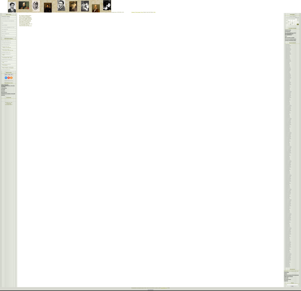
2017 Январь (288, 137)
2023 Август (288, 226)
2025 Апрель (288, 249)
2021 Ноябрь (288, 202)
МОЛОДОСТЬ (4, 92)
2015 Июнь (288, 115)
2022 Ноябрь (288, 216)
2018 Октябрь (288, 162)
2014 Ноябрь (288, 106)
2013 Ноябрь (288, 93)
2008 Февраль (288, 49)
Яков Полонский (5, 44)
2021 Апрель (288, 196)
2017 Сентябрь (289, 146)
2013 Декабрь (288, 95)
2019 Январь (288, 165)
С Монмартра (4, 88)
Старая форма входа (8, 80)
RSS (154, 12)
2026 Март (288, 260)
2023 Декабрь (288, 231)
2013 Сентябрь (289, 91)
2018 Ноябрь (288, 163)
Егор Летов (4, 61)
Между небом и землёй (289, 37)
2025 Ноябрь (288, 256)
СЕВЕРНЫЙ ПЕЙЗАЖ (288, 276)
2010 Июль (288, 65)
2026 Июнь (288, 264)
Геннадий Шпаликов (5, 42)
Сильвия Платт (5, 46)
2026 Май (287, 263)
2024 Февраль (288, 233)
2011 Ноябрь (288, 73)
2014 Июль (288, 103)
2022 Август (288, 212)
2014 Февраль (288, 97)
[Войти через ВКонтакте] (6, 78)
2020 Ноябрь (288, 191)
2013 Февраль (288, 84)
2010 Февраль (288, 60)
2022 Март (288, 206)
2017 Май (287, 142)
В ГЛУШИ (3, 89)
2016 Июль (288, 130)
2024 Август (288, 240)
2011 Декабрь (288, 75)
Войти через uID (8, 74)
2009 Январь (288, 52)
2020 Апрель (288, 183)
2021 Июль (288, 198)
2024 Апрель (288, 236)
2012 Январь (288, 76)
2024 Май (287, 237)
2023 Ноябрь (288, 230)
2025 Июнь (288, 251)
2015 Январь (288, 109)
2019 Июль (288, 172)
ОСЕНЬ (285, 273)
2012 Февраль (288, 77)
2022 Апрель (288, 207)
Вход (142, 12)
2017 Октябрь (288, 147)
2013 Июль (288, 89)
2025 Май (287, 250)
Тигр (286, 36)
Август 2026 (292, 16)
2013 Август (288, 90)
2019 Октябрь (288, 176)
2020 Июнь (288, 185)
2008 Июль (288, 51)
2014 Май (287, 100)
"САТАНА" (286, 280)
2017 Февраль (288, 138)
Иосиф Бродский (5, 69)
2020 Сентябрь (289, 189)
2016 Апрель (288, 126)
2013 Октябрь (288, 92)
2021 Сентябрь (289, 199)
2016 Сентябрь (289, 132)
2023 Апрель (288, 222)
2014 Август (288, 104)
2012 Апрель (288, 78)
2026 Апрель (288, 262)
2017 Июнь (288, 143)
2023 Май (287, 223)
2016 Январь (288, 123)
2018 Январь (288, 151)
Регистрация (137, 12)
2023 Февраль (288, 219)
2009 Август (288, 58)
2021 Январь (288, 193)
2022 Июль (288, 211)
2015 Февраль (288, 110)
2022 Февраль (288, 205)
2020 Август (288, 187)
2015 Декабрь (288, 122)
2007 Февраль (288, 45)
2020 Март (288, 182)
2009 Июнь (288, 56)
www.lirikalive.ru (164, 287)
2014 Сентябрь (289, 105)
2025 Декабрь (288, 257)
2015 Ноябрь (288, 120)
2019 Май (287, 170)
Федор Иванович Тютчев (6, 67)
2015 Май (287, 113)
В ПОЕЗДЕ (286, 277)
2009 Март (288, 55)
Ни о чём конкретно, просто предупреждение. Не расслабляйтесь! (290, 33)
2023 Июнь (288, 224)
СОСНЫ (3, 90)
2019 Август (288, 173)
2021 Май (287, 197)
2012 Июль (288, 80)
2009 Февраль (288, 53)
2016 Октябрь (288, 133)
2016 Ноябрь (288, 135)
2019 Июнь (288, 171)
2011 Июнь (288, 71)
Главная (133, 12)
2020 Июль (288, 186)
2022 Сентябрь (289, 213)
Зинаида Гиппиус (5, 52)
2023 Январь (288, 218)
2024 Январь (288, 232)
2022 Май (287, 209)
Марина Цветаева (5, 40)
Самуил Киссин (5, 49)
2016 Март (288, 125)
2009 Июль (288, 57)
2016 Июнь (288, 129)
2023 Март (288, 220)
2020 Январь (288, 179)
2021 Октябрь (288, 200)
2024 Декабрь (288, 244)
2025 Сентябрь (289, 253)
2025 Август (288, 252)
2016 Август (288, 131)
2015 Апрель (288, 112)
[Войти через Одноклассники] (11, 78)
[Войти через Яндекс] (8, 78)
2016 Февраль (288, 124)
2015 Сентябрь (289, 118)
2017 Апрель (288, 140)
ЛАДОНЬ (3, 95)
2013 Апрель (288, 86)
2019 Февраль (288, 166)
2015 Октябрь (288, 119)
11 (288, 21)
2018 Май (287, 156)
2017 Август (288, 145)
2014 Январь (288, 96)
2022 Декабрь (288, 217)
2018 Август (288, 159)
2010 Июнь (288, 64)
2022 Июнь (288, 210)
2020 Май (287, 184)
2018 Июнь (288, 157)
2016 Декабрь (288, 136)
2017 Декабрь (288, 150)
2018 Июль (288, 158)
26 (290, 24)
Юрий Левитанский (5, 64)
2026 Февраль (288, 259)
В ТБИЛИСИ (286, 272)
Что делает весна (287, 279)
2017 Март (288, 139)
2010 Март (288, 62)
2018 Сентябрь (289, 160)
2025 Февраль (288, 246)
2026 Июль (288, 265)
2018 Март (288, 153)
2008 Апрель (288, 50)
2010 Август (288, 66)
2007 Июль (288, 46)
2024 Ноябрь (288, 243)
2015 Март (288, 111)
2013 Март (288, 85)
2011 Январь (288, 70)
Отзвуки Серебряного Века (290, 40)
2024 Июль (288, 239)
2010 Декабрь (288, 69)
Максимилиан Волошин (6, 56)
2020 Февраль (288, 180)
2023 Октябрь (288, 229)
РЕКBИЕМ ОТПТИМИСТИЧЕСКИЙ (8, 93)
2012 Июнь (288, 79)
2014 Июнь (288, 102)
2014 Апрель (288, 99)
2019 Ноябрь (288, 177)
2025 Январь (288, 245)
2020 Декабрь (288, 192)
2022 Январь (288, 204)
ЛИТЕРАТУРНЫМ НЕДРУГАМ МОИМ (291, 275)
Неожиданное (287, 31)
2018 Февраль (288, 152)
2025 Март (288, 247)
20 (292, 23)
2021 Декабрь (288, 203)
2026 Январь (288, 258)
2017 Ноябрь (288, 149)
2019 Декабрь (288, 178)
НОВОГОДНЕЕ (288, 30)
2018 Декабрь (288, 164)
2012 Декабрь (288, 82)
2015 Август (288, 117)
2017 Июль (288, 144)
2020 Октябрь (288, 190)
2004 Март (288, 44)
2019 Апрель (288, 169)
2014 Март (288, 98)
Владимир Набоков (5, 54)
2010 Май (287, 63)
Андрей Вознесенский (6, 59)
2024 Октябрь (288, 242)
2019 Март (288, 167)
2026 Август (288, 266)
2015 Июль (288, 116)
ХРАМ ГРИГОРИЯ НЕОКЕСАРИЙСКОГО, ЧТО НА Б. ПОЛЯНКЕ (8, 85)
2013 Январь (288, 83)
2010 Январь (288, 59)
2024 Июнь (288, 238)
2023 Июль (288, 225)
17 (286, 23)
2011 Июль (288, 72)
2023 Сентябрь (289, 227)
